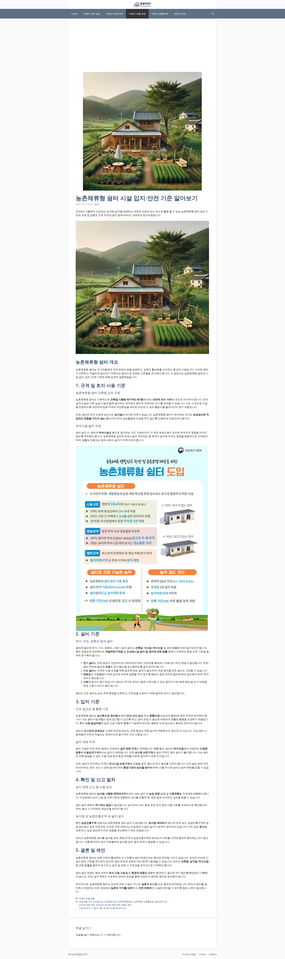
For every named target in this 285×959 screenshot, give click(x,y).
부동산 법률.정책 (160, 13)
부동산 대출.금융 (137, 13)
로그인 (104, 934)
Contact (213, 954)
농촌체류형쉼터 (125, 901)
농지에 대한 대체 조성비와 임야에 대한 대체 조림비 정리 (105, 904)
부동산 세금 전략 (114, 13)
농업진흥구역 (85, 901)
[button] (213, 14)
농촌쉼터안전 (110, 901)
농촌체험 (138, 901)
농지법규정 (98, 901)
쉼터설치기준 (161, 901)
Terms (202, 954)
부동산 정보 (180, 13)
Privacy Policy (189, 954)
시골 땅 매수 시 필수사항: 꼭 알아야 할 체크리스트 (102, 908)
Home (74, 13)
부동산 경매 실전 (92, 13)
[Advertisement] (142, 49)
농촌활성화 (148, 901)
